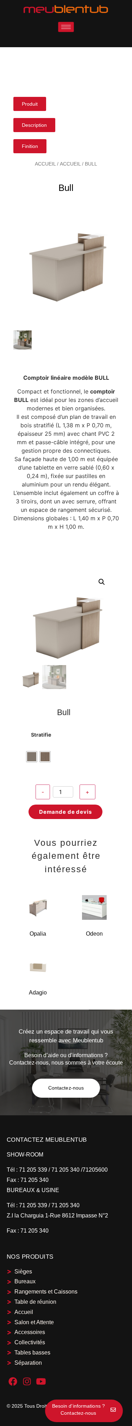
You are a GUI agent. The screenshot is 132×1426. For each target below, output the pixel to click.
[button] (101, 582)
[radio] (31, 756)
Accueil (45, 164)
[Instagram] (27, 1381)
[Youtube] (41, 1381)
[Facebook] (13, 1381)
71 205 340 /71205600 (79, 1170)
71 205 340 (34, 1180)
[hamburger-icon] (66, 27)
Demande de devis (65, 811)
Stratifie (41, 734)
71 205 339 (32, 1170)
